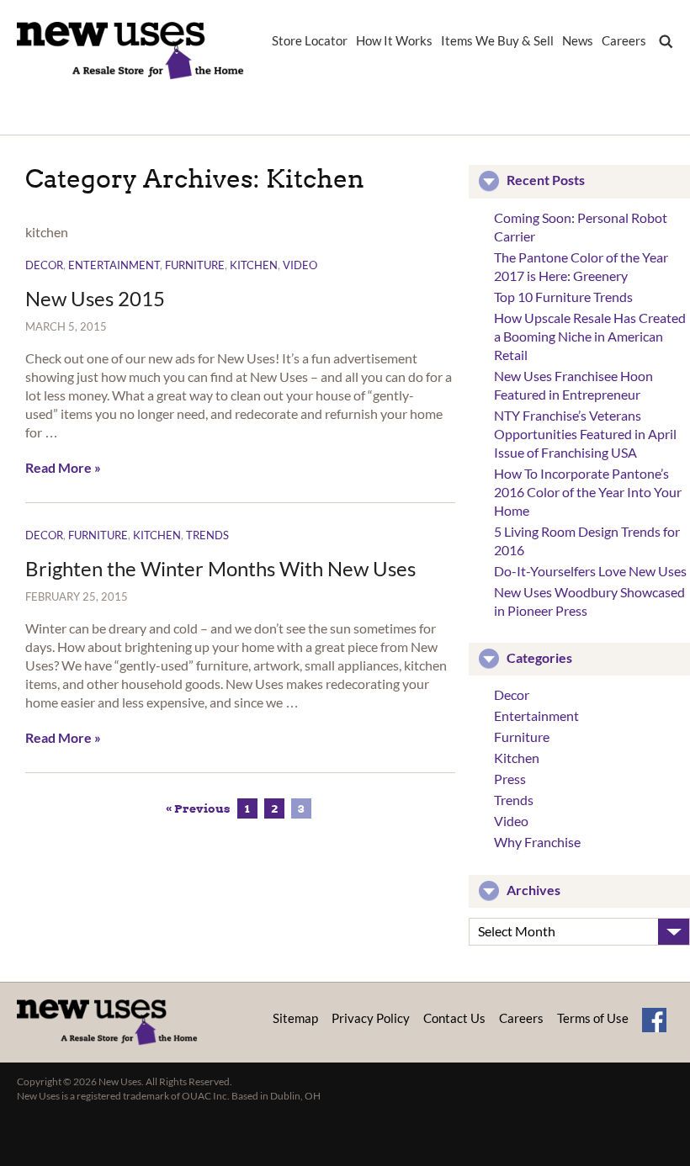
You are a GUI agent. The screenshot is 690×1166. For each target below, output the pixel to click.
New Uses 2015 (95, 298)
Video (300, 265)
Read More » (63, 467)
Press (510, 779)
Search (661, 53)
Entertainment (114, 265)
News (577, 41)
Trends (207, 535)
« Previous (198, 808)
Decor (44, 265)
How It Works (394, 41)
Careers (624, 41)
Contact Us (454, 1018)
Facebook (654, 1020)
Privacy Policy (371, 1018)
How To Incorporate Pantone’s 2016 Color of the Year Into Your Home (588, 491)
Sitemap (295, 1018)
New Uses (130, 51)
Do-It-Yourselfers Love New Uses (590, 571)
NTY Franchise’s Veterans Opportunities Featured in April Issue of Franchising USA (585, 433)
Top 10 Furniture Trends (563, 297)
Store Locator (310, 41)
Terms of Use (593, 1018)
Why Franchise (537, 842)
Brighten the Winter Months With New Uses (220, 568)
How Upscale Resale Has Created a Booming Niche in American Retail (590, 336)
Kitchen (254, 265)
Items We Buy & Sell (497, 41)
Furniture (195, 265)
